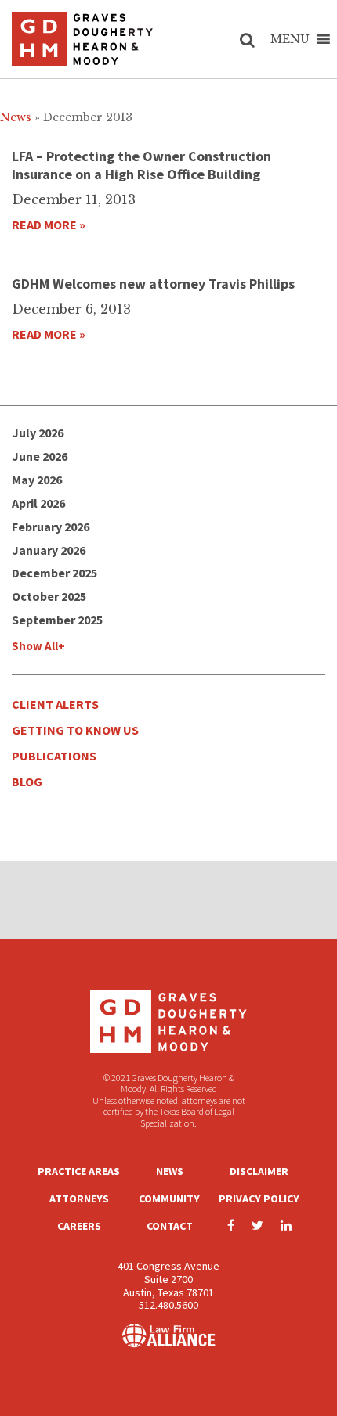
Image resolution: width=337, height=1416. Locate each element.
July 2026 (37, 432)
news (15, 117)
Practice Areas (79, 1171)
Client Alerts (55, 704)
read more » (48, 224)
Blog (27, 781)
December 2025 (54, 572)
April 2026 (38, 503)
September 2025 (57, 619)
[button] (290, 39)
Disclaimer (259, 1171)
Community (169, 1198)
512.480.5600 (168, 1305)
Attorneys (79, 1198)
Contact (170, 1226)
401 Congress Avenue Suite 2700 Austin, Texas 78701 (168, 1279)
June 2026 (39, 456)
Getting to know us (75, 730)
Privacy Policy (259, 1198)
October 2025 (49, 596)
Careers (79, 1226)
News (169, 1171)
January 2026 (48, 550)
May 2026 (37, 479)
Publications (54, 756)
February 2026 (50, 526)
